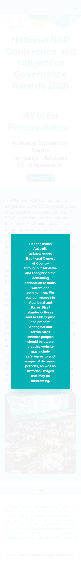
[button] (68, 228)
